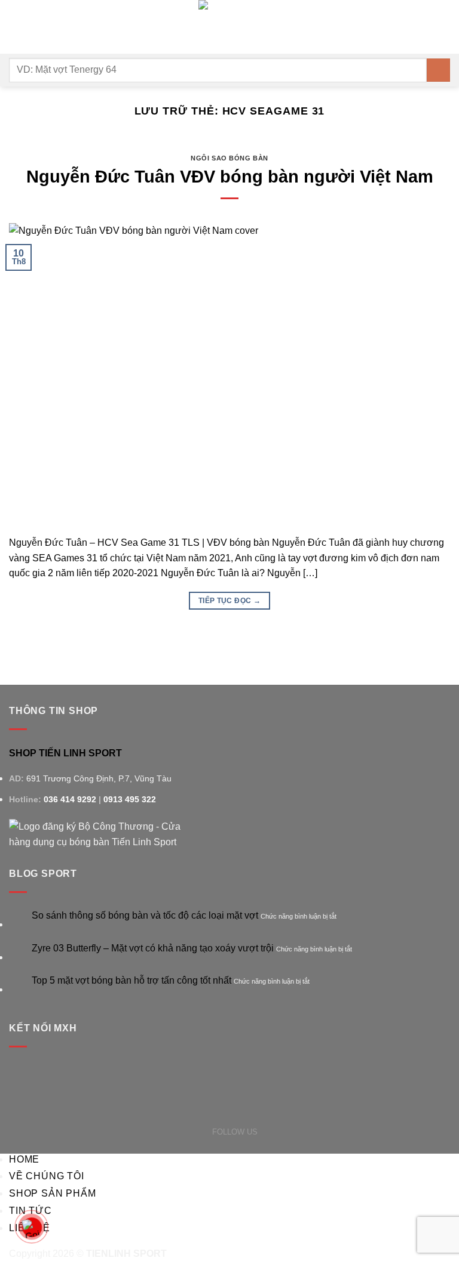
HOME (24, 1159)
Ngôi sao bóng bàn (229, 158)
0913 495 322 (129, 799)
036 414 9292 (70, 799)
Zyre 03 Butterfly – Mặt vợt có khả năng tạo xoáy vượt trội (153, 948)
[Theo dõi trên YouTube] (305, 1131)
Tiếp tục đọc (229, 600)
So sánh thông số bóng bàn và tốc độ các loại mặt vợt (145, 915)
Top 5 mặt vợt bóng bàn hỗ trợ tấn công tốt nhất (131, 980)
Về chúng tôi (46, 1176)
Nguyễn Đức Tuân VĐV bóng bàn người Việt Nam (229, 176)
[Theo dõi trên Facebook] (264, 1131)
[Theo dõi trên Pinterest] (291, 1131)
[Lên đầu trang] (434, 1244)
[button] (16, 26)
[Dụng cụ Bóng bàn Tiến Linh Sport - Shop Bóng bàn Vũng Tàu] (229, 27)
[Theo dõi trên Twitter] (278, 1131)
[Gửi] (438, 70)
